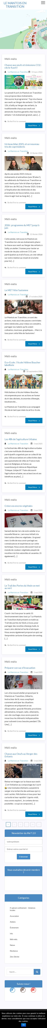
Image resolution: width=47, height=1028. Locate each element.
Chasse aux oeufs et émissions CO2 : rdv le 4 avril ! (23, 66)
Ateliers (13, 922)
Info (11, 934)
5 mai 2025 (38, 443)
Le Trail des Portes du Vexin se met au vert (22, 587)
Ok (24, 1025)
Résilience (14, 951)
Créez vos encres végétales (19, 506)
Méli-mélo (11, 58)
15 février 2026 (36, 153)
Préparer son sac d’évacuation (20, 668)
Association (14, 916)
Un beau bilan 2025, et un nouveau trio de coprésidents (22, 145)
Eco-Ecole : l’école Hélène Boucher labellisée (22, 363)
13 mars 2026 (36, 72)
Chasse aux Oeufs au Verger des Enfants (21, 755)
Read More (32, 125)
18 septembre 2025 (34, 371)
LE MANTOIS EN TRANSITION (15, 4)
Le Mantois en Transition (18, 72)
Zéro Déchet (14, 957)
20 (33, 824)
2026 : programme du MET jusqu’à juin (22, 226)
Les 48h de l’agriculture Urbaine (21, 439)
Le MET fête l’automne (16, 290)
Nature (12, 945)
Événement (14, 928)
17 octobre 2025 (35, 296)
